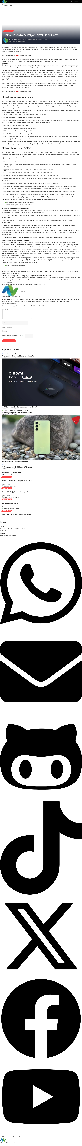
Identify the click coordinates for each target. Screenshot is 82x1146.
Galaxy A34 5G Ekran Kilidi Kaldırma (15, 461)
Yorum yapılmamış (32, 39)
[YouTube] (30, 291)
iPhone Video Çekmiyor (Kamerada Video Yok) (18, 356)
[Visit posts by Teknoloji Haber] (5, 40)
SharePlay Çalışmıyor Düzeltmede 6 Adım (17, 413)
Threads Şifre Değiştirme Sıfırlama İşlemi (15, 492)
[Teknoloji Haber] (4, 1)
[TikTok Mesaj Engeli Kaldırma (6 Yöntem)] (13, 465)
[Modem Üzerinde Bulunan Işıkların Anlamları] (10, 508)
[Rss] (37, 291)
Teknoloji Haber (13, 39)
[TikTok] (32, 291)
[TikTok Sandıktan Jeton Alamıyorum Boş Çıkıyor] (10, 475)
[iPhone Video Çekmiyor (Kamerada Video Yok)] (11, 354)
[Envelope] (41, 712)
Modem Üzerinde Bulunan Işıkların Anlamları (16, 514)
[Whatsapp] (41, 629)
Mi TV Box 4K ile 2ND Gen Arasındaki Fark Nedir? (19, 407)
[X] (28, 291)
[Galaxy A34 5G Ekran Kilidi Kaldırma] (41, 437)
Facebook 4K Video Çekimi (10, 503)
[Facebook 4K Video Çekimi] (10, 497)
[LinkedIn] (34, 291)
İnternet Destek (8, 31)
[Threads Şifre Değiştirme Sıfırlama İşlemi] (9, 486)
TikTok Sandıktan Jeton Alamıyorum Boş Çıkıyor (17, 481)
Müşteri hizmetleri (15, 1143)
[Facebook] (26, 291)
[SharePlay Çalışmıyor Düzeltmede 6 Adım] (15, 410)
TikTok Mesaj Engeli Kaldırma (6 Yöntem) (17, 467)
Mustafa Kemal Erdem (6, 468)
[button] (68, 1)
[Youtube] (41, 1132)
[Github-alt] (41, 800)
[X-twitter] (41, 977)
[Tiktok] (41, 894)
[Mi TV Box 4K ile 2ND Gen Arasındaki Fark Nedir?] (41, 382)
